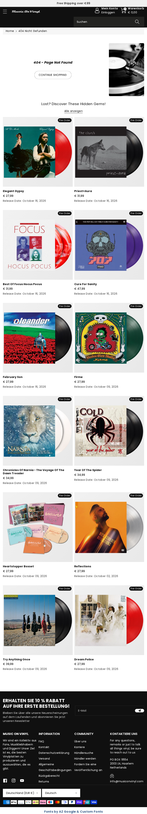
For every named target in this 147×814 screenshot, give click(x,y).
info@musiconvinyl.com (127, 781)
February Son (13, 377)
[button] (7, 11)
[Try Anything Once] (38, 620)
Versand (44, 758)
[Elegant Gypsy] (38, 152)
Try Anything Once (16, 659)
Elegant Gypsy (13, 191)
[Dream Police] (109, 620)
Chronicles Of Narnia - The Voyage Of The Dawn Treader (33, 471)
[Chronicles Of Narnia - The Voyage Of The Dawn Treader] (38, 431)
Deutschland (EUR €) (20, 793)
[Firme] (109, 338)
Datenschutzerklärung (54, 753)
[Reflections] (109, 527)
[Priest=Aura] (109, 152)
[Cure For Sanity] (109, 245)
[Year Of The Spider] (109, 431)
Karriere (79, 747)
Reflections (82, 566)
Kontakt (44, 747)
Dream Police (84, 659)
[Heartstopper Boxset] (38, 527)
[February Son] (38, 338)
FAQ (41, 741)
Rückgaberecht (49, 776)
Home (10, 31)
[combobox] (109, 22)
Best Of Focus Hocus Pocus (22, 284)
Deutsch (50, 793)
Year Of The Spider (88, 470)
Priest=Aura (83, 191)
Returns (44, 781)
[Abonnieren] (139, 710)
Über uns (80, 741)
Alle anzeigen (73, 111)
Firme (78, 377)
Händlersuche (83, 753)
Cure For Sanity (85, 284)
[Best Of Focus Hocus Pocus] (38, 245)
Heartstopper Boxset (18, 566)
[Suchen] (137, 22)
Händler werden (85, 758)
